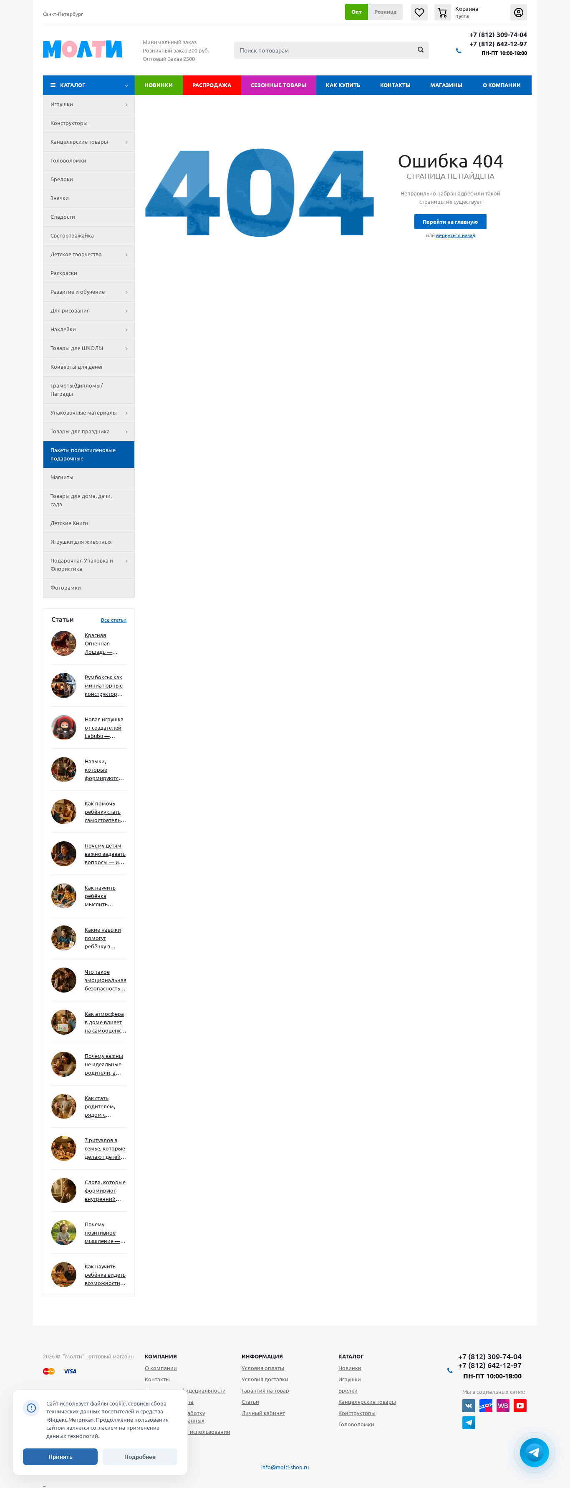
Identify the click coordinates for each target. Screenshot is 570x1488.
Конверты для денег (76, 367)
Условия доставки (265, 1379)
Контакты (395, 85)
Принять (60, 1456)
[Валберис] (503, 1405)
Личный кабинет (263, 1413)
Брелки (348, 1390)
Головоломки (68, 160)
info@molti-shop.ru (285, 1467)
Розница (385, 12)
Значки (59, 198)
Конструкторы (69, 123)
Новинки (158, 85)
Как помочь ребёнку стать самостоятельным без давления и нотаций (105, 812)
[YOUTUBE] (520, 1405)
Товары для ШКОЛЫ (76, 348)
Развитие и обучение (77, 292)
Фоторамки (65, 587)
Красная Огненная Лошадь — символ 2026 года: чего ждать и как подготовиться (104, 644)
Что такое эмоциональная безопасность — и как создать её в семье (105, 981)
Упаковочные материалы (83, 412)
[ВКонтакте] (468, 1405)
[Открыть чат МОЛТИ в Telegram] (534, 1452)
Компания (161, 1356)
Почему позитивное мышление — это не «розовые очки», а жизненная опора (102, 1233)
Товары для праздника (80, 431)
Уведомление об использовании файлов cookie (187, 1435)
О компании (502, 85)
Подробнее (140, 1456)
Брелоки (61, 179)
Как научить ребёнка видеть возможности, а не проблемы (105, 1275)
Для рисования (70, 310)
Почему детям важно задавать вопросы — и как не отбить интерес (105, 854)
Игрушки (61, 104)
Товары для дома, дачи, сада (81, 500)
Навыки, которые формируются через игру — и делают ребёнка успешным (104, 770)
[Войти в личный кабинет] (518, 12)
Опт (356, 12)
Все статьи (113, 620)
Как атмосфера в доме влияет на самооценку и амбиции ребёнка (104, 1023)
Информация (262, 1356)
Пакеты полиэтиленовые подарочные (83, 454)
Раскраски (63, 273)
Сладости (62, 217)
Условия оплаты (263, 1368)
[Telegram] (468, 1422)
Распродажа (211, 85)
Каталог (73, 85)
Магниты (61, 477)
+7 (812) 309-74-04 (498, 35)
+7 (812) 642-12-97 (498, 44)
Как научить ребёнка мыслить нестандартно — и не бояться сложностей (104, 896)
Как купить (343, 85)
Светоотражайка (72, 235)
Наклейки (63, 329)
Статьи (250, 1402)
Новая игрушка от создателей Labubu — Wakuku (104, 728)
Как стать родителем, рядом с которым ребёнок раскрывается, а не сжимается (105, 1107)
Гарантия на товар (265, 1390)
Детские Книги (69, 523)
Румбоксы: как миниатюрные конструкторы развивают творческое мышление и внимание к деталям (104, 686)
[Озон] (485, 1405)
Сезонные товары (278, 85)
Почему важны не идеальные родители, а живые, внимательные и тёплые (104, 1065)
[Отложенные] (419, 12)
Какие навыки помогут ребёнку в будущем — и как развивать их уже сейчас (103, 938)
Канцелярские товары (79, 142)
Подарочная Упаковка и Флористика (81, 565)
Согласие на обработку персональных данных (175, 1416)
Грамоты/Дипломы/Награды (76, 390)
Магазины (446, 85)
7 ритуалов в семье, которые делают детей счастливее (105, 1149)
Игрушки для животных (81, 542)
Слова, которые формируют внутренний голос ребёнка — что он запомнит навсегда (105, 1191)
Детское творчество (76, 254)
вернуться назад (455, 235)
